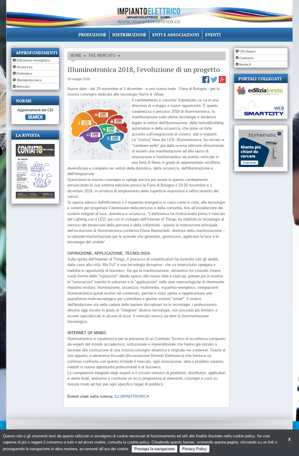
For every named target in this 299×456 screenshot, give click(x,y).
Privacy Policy (194, 449)
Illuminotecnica (29, 80)
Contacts (246, 58)
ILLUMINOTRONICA (131, 396)
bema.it (245, 64)
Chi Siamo (247, 51)
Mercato (23, 86)
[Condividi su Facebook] (206, 82)
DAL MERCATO (102, 55)
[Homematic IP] (261, 132)
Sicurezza (24, 67)
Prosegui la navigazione (154, 449)
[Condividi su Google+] (222, 82)
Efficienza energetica (33, 60)
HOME (75, 55)
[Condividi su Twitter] (215, 82)
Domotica (24, 73)
